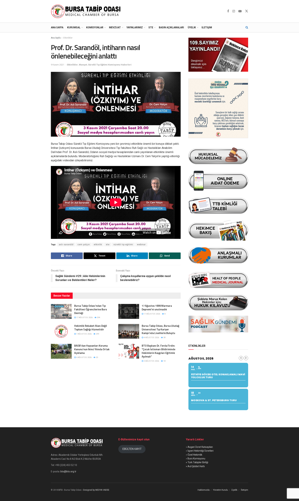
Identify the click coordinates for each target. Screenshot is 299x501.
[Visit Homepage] (86, 11)
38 (164, 337)
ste (108, 244)
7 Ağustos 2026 (84, 334)
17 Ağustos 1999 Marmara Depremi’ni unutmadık (157, 307)
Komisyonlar (94, 27)
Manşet (83, 64)
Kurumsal (73, 27)
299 (97, 334)
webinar (141, 244)
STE (150, 27)
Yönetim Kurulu (220, 490)
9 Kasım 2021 (57, 64)
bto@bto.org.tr (68, 471)
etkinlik (98, 244)
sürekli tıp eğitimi (123, 244)
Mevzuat (115, 27)
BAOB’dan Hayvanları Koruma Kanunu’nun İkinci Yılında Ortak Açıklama (92, 349)
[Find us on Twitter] (246, 11)
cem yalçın (84, 244)
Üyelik (192, 27)
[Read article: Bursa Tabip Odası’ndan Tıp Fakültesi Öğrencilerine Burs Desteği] (61, 311)
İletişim (207, 27)
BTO (60, 490)
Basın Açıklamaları (171, 27)
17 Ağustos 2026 (84, 317)
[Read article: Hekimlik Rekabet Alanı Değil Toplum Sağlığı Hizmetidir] (61, 331)
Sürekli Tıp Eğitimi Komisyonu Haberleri (110, 64)
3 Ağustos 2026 (151, 361)
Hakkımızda (204, 490)
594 (98, 317)
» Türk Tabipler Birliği (197, 462)
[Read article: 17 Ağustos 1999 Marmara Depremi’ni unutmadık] (128, 311)
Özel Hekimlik (195, 454)
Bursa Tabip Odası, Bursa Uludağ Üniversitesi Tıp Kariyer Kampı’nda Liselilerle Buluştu (160, 329)
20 (96, 357)
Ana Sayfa (57, 27)
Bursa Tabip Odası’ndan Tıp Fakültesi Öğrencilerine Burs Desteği (90, 309)
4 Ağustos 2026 (151, 337)
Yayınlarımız (134, 27)
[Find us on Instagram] (233, 11)
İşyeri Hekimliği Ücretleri (201, 450)
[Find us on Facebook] (228, 11)
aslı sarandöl (66, 244)
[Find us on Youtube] (240, 11)
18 (164, 361)
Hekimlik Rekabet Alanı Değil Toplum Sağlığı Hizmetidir (90, 327)
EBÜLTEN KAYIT (132, 449)
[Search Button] (247, 27)
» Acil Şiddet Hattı (195, 466)
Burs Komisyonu (196, 458)
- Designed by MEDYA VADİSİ (95, 490)
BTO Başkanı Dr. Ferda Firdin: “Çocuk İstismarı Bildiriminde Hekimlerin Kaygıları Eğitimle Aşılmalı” (158, 351)
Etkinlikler (68, 38)
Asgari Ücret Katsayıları (200, 447)
